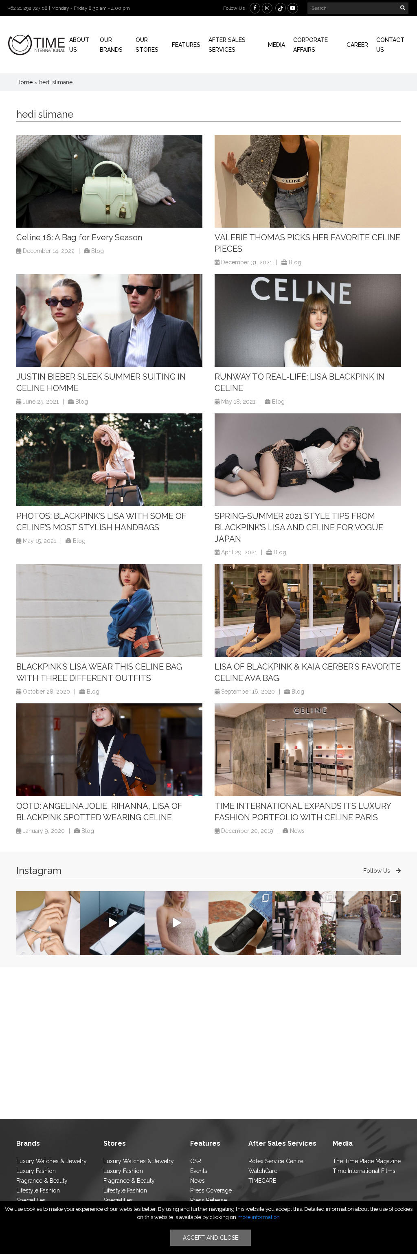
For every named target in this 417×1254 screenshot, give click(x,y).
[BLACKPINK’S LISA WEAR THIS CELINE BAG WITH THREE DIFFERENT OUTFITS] (109, 610)
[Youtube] (293, 8)
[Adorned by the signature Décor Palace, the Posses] (48, 923)
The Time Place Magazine (367, 1161)
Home (24, 82)
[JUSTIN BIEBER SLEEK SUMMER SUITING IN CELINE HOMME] (109, 320)
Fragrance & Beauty (42, 1180)
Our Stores (147, 45)
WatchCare (262, 1171)
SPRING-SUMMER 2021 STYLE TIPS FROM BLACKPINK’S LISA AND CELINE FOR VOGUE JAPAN (299, 527)
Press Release (208, 1200)
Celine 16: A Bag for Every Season (79, 237)
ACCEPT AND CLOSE (210, 1237)
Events (198, 1171)
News (297, 831)
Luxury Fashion (36, 1171)
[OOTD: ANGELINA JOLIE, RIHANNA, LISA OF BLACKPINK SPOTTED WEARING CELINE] (109, 750)
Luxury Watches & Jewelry (51, 1161)
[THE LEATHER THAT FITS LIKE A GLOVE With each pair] (240, 923)
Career (357, 45)
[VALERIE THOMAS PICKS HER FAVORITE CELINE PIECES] (308, 181)
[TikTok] (280, 8)
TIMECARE (262, 1180)
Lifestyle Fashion (38, 1190)
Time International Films (364, 1171)
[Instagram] (267, 8)
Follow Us (377, 870)
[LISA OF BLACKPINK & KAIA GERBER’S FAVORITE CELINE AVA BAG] (308, 610)
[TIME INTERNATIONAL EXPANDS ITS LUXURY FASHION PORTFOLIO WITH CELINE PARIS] (308, 750)
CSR (195, 1161)
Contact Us (390, 45)
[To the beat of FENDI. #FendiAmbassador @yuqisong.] (112, 923)
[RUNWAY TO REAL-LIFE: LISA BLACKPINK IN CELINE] (308, 320)
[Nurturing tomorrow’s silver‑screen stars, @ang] (176, 923)
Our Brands (111, 45)
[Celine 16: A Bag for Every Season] (109, 181)
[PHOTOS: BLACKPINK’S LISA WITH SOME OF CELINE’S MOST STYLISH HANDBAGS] (109, 460)
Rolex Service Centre (275, 1161)
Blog (97, 251)
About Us (79, 45)
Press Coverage (211, 1190)
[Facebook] (255, 8)
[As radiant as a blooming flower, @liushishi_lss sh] (304, 923)
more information (258, 1217)
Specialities (31, 1200)
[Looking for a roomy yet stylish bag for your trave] (368, 923)
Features (186, 45)
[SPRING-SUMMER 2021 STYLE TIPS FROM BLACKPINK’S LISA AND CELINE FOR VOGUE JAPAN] (308, 460)
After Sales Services (227, 45)
